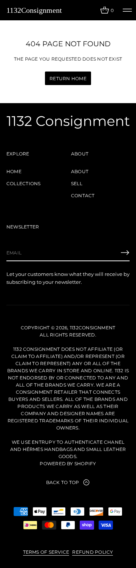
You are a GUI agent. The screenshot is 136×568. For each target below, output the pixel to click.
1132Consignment (34, 10)
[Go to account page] (91, 12)
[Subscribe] (125, 252)
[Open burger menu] (127, 10)
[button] (106, 10)
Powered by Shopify (68, 463)
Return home (68, 78)
